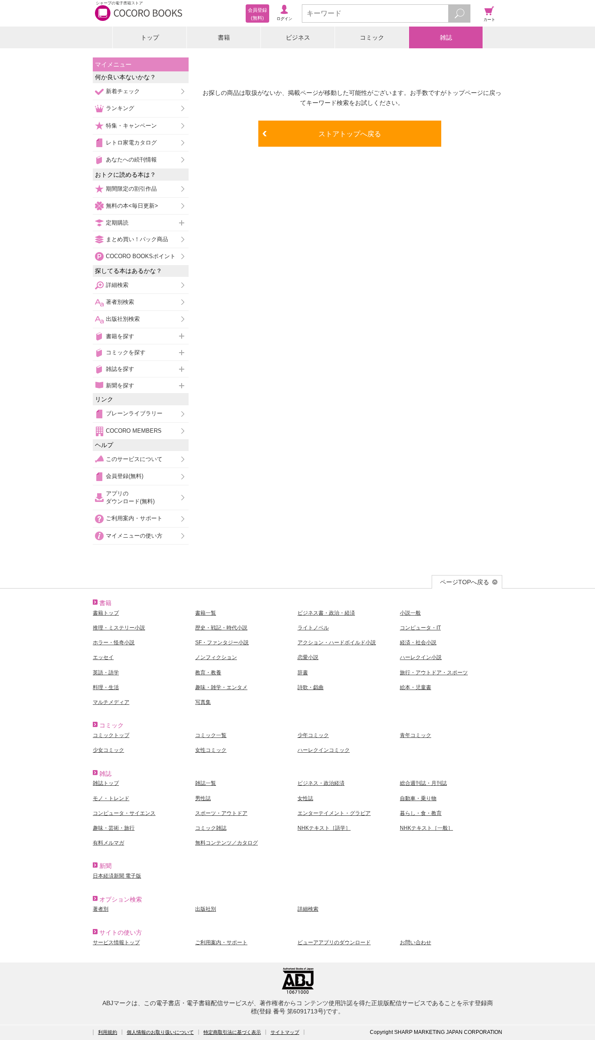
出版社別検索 (123, 319)
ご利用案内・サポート (134, 518)
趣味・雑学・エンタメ (221, 687)
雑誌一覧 (205, 783)
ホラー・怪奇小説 (114, 642)
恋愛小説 (308, 657)
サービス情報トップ (116, 942)
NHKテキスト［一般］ (426, 828)
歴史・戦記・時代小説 (221, 628)
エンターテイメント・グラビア (334, 813)
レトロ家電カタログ (131, 142)
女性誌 (305, 798)
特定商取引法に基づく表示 (232, 1032)
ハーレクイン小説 (421, 657)
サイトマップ (284, 1032)
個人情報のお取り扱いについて (160, 1032)
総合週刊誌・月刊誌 (423, 783)
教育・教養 (208, 673)
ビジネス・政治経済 (321, 783)
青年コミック (415, 735)
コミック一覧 (211, 735)
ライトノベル (313, 628)
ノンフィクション (216, 657)
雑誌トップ (106, 783)
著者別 (100, 909)
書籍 (224, 37)
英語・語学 (106, 673)
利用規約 (107, 1032)
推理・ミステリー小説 (119, 628)
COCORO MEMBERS (134, 430)
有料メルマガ (108, 843)
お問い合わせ (415, 942)
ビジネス (298, 37)
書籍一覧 (205, 613)
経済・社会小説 (418, 642)
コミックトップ (111, 735)
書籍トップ (106, 613)
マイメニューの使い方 (134, 535)
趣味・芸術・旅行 (114, 828)
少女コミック (108, 750)
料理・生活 (106, 687)
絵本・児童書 (415, 687)
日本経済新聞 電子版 (117, 876)
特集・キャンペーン (131, 125)
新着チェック (123, 91)
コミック (372, 37)
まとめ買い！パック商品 (137, 239)
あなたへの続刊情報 (131, 159)
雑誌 (446, 37)
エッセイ (103, 657)
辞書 (303, 673)
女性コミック (211, 750)
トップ (150, 37)
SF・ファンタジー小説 (222, 642)
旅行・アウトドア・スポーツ (434, 673)
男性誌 (203, 798)
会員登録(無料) (124, 476)
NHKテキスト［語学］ (324, 828)
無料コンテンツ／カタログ (226, 843)
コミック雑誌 (211, 828)
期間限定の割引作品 (131, 188)
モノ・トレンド (111, 798)
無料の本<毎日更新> (132, 205)
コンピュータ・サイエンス (124, 813)
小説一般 (410, 613)
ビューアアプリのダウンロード (334, 942)
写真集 (203, 702)
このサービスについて (134, 459)
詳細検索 (117, 285)
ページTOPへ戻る (464, 582)
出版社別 (205, 909)
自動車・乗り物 (418, 798)
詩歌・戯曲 (311, 687)
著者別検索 (120, 302)
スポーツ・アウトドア (221, 813)
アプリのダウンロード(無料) (130, 497)
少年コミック (313, 735)
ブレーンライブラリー (134, 413)
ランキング (120, 108)
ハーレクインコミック (324, 750)
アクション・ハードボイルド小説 (337, 642)
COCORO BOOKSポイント (141, 256)
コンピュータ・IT (420, 628)
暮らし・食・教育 (421, 813)
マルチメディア (111, 702)
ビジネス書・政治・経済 (326, 613)
